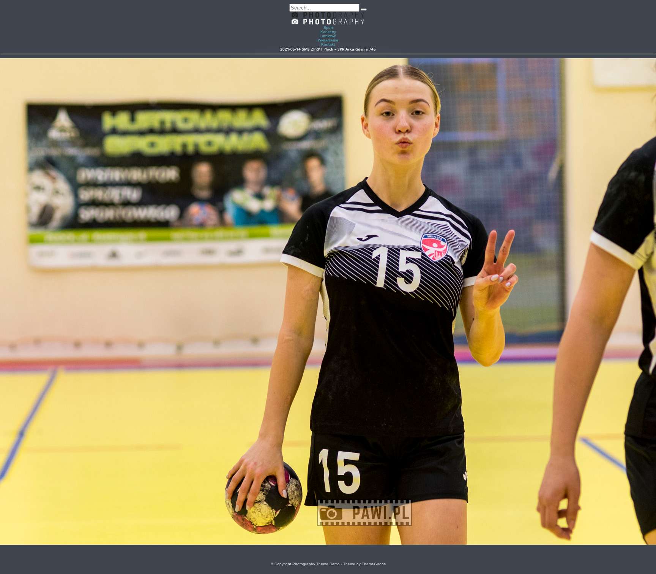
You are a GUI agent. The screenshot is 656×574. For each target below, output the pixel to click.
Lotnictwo (328, 36)
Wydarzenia (328, 40)
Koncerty (328, 32)
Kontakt (328, 44)
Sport (328, 27)
